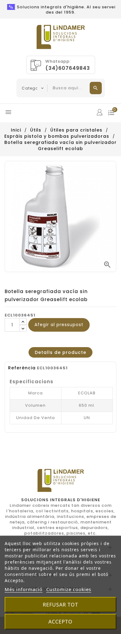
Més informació (24, 589)
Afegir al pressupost (58, 324)
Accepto (60, 621)
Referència (22, 368)
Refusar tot (60, 604)
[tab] (60, 352)
